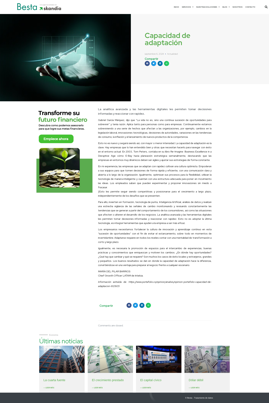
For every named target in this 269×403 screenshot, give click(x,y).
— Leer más (48, 388)
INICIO (176, 7)
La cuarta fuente (54, 380)
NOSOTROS (238, 7)
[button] (266, 7)
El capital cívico (150, 380)
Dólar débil (196, 380)
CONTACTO (250, 7)
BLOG (224, 7)
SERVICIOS (186, 7)
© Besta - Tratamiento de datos (199, 398)
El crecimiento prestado (108, 380)
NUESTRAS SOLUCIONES (206, 7)
